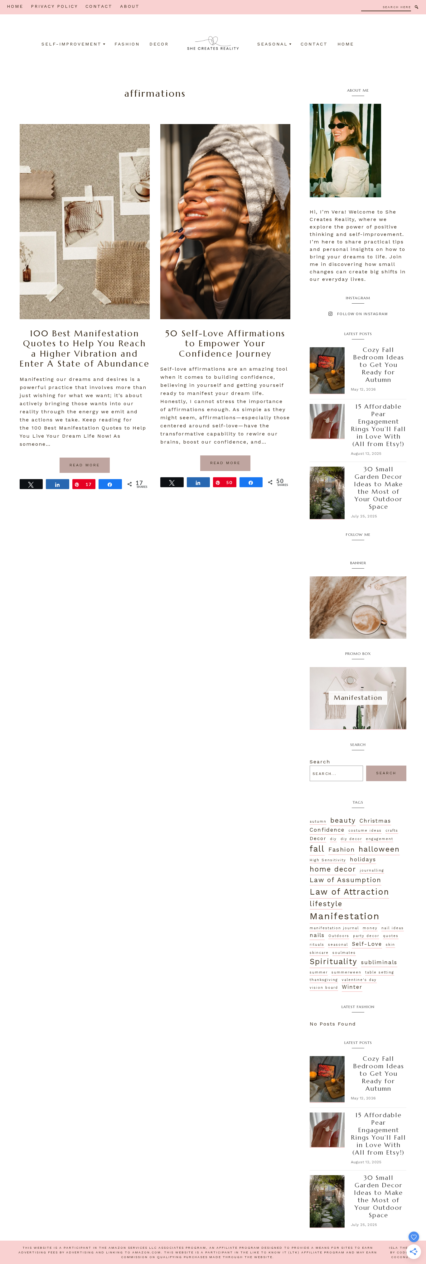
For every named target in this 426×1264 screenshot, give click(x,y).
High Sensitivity (328, 860)
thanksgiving (324, 980)
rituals (317, 945)
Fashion (341, 849)
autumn (318, 821)
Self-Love (367, 944)
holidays (363, 859)
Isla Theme (401, 1247)
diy (333, 839)
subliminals (379, 962)
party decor (366, 936)
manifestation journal (334, 928)
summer (319, 972)
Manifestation (345, 916)
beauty (343, 820)
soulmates (344, 953)
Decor (318, 838)
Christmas (375, 821)
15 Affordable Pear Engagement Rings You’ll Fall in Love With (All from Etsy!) (378, 425)
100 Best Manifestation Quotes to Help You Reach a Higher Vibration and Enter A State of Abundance (84, 348)
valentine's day (359, 980)
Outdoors (338, 936)
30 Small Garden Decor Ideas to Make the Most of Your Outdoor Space (378, 488)
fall (317, 848)
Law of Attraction (349, 891)
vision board (324, 988)
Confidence (327, 830)
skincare (319, 953)
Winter (352, 987)
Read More (85, 465)
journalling (372, 870)
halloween (379, 849)
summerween (346, 972)
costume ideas (365, 831)
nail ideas (392, 928)
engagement (379, 839)
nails (317, 935)
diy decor (351, 839)
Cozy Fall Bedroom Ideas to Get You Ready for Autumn (378, 365)
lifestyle (326, 904)
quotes (391, 936)
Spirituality (333, 961)
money (370, 928)
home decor (333, 869)
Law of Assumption (345, 880)
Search (320, 762)
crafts (391, 831)
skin (390, 945)
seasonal (338, 945)
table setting (379, 972)
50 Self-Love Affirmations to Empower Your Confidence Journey (225, 343)
